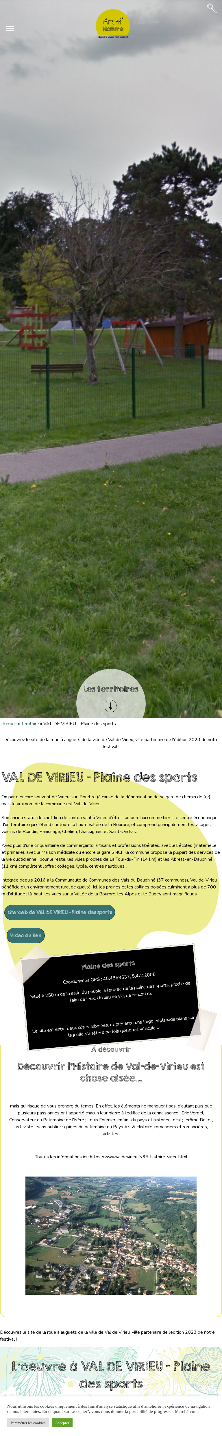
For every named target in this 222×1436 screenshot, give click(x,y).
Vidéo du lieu (26, 935)
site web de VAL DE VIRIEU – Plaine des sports (60, 912)
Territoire (30, 724)
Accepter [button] (62, 1423)
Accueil (9, 724)
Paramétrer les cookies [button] (28, 1423)
